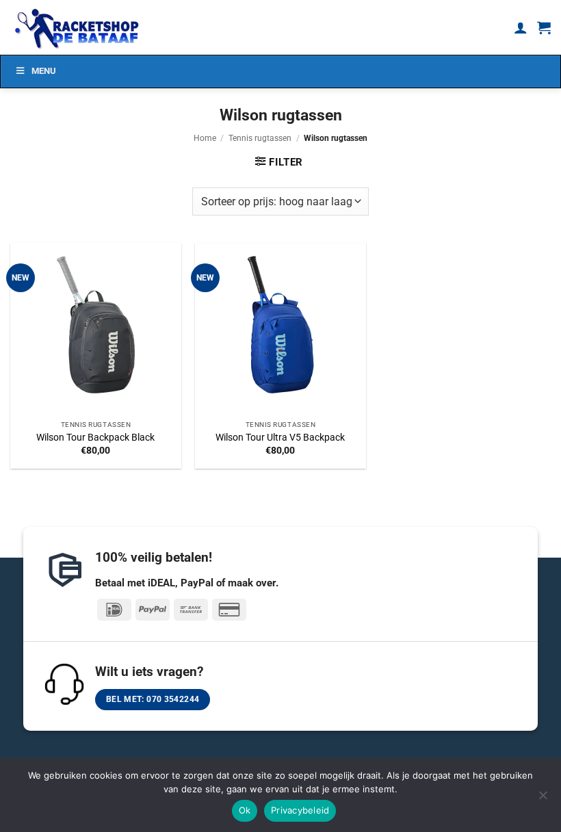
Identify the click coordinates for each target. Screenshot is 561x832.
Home (205, 138)
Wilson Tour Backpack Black (95, 437)
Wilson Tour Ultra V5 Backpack (280, 437)
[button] (544, 27)
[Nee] (542, 799)
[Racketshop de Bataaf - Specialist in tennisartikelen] (78, 27)
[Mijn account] (520, 27)
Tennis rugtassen (260, 138)
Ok (245, 810)
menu (43, 71)
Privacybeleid (300, 810)
